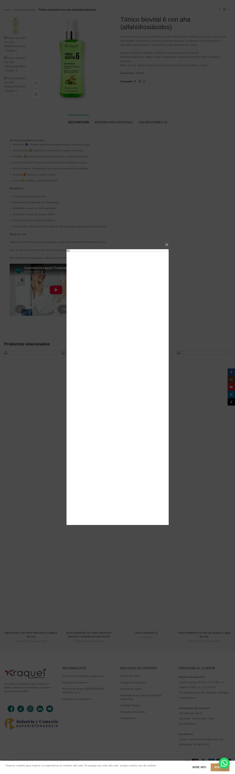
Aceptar (220, 767)
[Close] (166, 244)
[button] (224, 763)
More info (199, 767)
